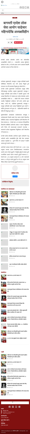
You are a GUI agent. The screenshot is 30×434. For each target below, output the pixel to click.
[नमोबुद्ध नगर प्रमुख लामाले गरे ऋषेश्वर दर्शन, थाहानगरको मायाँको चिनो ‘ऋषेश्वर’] (4, 234)
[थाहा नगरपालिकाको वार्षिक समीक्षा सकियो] (4, 266)
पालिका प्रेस (15, 36)
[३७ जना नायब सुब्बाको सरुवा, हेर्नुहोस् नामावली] (3, 339)
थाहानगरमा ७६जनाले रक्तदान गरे (16, 200)
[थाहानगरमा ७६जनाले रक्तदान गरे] (4, 202)
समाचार (15, 17)
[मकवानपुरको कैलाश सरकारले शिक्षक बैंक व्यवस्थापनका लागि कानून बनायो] (3, 305)
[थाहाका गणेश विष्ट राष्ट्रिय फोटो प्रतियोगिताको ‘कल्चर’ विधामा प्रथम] (4, 226)
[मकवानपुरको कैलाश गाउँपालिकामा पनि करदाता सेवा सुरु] (4, 218)
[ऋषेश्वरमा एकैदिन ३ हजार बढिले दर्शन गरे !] (4, 242)
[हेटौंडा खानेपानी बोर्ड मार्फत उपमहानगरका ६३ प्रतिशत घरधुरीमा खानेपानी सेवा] (3, 284)
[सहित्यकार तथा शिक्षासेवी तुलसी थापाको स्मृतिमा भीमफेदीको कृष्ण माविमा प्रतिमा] (4, 194)
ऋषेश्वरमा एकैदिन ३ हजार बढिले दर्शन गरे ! (18, 240)
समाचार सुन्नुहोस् (19, 42)
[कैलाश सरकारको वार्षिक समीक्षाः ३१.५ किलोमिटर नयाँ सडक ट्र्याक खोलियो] (3, 325)
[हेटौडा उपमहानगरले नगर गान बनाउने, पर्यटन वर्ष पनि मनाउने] (4, 250)
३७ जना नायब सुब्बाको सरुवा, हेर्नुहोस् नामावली (16, 338)
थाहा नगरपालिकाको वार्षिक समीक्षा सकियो (18, 264)
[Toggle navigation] (2, 10)
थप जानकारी (15, 176)
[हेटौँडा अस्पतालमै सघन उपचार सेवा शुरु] (4, 258)
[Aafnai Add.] (15, 50)
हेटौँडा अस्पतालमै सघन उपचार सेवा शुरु (17, 256)
